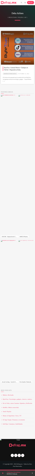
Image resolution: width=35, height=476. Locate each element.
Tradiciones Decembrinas (13, 472)
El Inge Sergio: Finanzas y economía (14, 420)
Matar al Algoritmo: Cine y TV (12, 416)
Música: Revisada (8, 395)
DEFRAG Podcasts (10, 73)
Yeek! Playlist (7, 411)
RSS (30, 2)
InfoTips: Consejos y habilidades (13, 424)
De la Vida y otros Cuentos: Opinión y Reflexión (17, 403)
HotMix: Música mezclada (11, 407)
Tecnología (8, 62)
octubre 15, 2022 (23, 73)
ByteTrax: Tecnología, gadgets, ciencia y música (17, 399)
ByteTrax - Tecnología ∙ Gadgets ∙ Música (9, 34)
